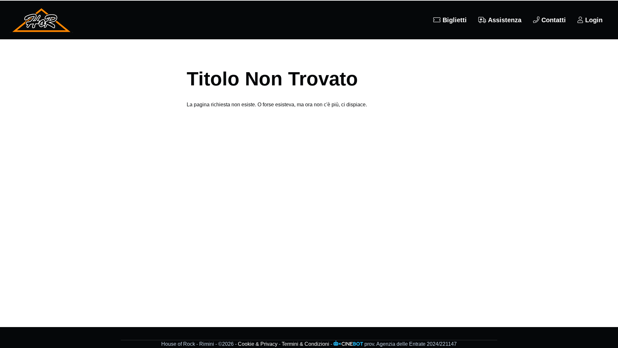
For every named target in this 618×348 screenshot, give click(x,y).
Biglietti (454, 20)
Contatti (552, 20)
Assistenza (503, 20)
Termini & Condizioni (305, 344)
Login (593, 20)
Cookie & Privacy (257, 344)
